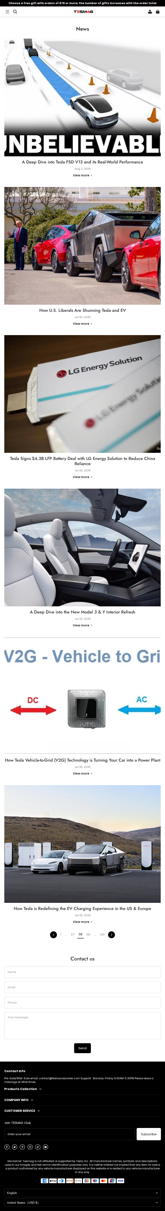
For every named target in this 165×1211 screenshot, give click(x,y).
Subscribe (149, 1134)
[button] (7, 12)
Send (82, 1048)
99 (88, 935)
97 (73, 935)
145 (102, 935)
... (66, 935)
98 (80, 934)
